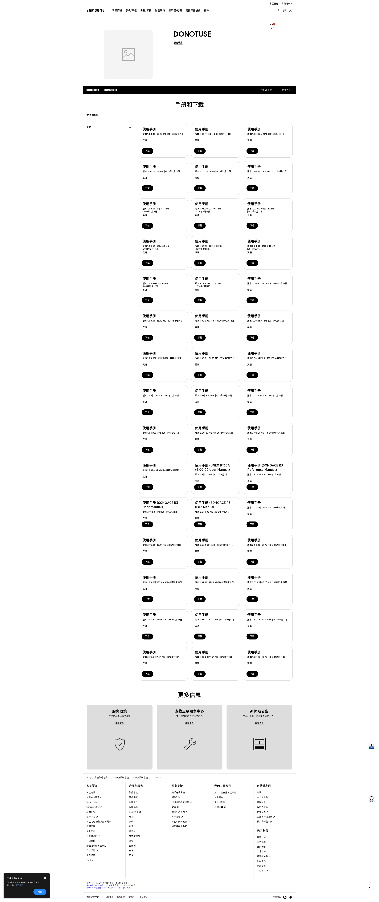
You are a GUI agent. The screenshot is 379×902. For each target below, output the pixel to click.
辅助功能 (261, 802)
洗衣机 (132, 831)
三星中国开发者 (180, 821)
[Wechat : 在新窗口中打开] (285, 897)
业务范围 (261, 842)
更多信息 (286, 90)
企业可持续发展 (265, 816)
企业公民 (261, 812)
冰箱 (131, 826)
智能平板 (133, 797)
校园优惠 (90, 826)
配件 (131, 855)
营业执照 (126, 888)
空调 (131, 841)
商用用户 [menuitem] (285, 3)
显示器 (132, 845)
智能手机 (133, 792)
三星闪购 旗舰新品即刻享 (98, 821)
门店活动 (91, 850)
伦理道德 (261, 866)
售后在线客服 (179, 792)
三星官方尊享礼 (94, 797)
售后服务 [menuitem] (273, 3)
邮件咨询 (176, 797)
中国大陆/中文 (92, 897)
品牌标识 (261, 847)
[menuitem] (117, 10)
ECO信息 (176, 816)
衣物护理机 (134, 836)
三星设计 (261, 871)
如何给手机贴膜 (179, 826)
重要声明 (132, 897)
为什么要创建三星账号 (225, 792)
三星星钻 (218, 797)
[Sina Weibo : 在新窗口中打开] (291, 897)
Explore (90, 860)
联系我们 (176, 807)
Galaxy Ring (135, 812)
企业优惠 (90, 831)
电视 (131, 816)
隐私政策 (143, 897)
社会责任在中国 (264, 821)
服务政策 (178, 42)
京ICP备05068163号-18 (96, 885)
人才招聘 (261, 851)
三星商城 (90, 792)
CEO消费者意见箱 (181, 802)
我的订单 (219, 807)
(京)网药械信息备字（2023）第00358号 (103, 888)
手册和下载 (266, 90)
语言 (88, 127)
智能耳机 (133, 807)
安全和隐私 (262, 797)
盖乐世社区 (219, 802)
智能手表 (133, 802)
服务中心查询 (179, 812)
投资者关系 (263, 856)
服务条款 (121, 897)
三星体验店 (92, 836)
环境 (259, 792)
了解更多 (19, 885)
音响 (131, 821)
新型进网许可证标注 (96, 845)
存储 (131, 850)
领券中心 (91, 816)
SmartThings (92, 802)
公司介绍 (261, 837)
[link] (271, 26)
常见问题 (90, 855)
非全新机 (90, 841)
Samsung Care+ (94, 807)
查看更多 (119, 723)
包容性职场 (262, 807)
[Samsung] (95, 10)
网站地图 (110, 897)
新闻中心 (261, 861)
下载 (147, 151)
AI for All (90, 812)
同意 (40, 891)
